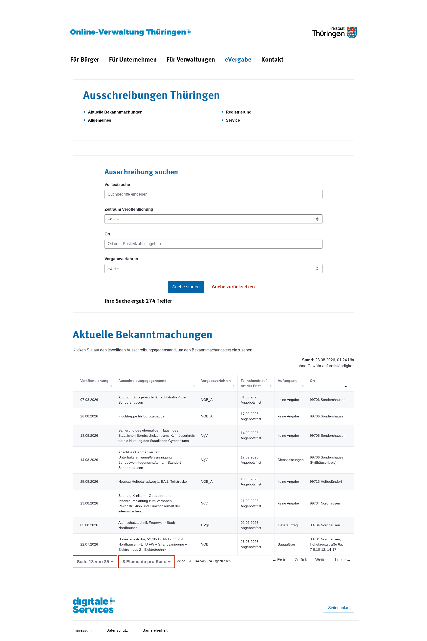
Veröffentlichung (94, 381)
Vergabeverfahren (121, 259)
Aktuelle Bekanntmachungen (115, 112)
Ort (107, 234)
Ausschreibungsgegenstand (142, 381)
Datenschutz (117, 631)
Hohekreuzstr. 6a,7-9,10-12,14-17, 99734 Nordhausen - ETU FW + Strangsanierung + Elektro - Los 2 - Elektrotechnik (152, 544)
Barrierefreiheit (155, 631)
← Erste (279, 560)
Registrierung (239, 112)
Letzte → (343, 560)
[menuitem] (84, 60)
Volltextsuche (117, 185)
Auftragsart (287, 381)
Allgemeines (99, 120)
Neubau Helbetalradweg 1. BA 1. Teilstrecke (152, 481)
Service (233, 120)
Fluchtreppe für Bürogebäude (141, 416)
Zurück (301, 560)
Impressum (82, 631)
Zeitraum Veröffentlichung (129, 209)
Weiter (321, 560)
